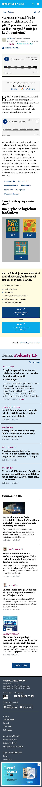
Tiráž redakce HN (8, 719)
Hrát (13, 235)
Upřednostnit (30, 89)
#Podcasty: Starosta (11, 194)
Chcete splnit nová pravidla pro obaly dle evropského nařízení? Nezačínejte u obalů (19, 592)
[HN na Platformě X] (15, 696)
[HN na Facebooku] (19, 696)
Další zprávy (21, 665)
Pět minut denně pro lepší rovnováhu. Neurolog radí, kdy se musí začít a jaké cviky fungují (20, 640)
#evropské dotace (11, 185)
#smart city (8, 190)
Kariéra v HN (7, 726)
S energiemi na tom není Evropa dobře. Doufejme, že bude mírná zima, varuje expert (19, 433)
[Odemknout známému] (39, 12)
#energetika (20, 190)
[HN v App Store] (25, 707)
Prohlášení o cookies (10, 739)
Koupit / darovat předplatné (12, 752)
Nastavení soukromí (9, 743)
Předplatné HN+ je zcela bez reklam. (29, 343)
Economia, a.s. (17, 684)
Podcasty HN (26, 355)
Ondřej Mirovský (16, 549)
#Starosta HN (23, 181)
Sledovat (14, 89)
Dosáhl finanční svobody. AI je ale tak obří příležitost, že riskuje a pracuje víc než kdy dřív (19, 413)
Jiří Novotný (11, 39)
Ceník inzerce (7, 730)
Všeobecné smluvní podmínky (13, 746)
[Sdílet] (35, 12)
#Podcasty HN (9, 181)
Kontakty (6, 716)
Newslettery (7, 759)
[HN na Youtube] (32, 696)
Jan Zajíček (13, 585)
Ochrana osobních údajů (11, 736)
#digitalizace (26, 185)
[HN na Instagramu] (22, 696)
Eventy (5, 756)
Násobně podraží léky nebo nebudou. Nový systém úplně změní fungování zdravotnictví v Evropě (20, 454)
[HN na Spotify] (29, 696)
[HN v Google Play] (10, 707)
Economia (6, 723)
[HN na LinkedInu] (26, 696)
